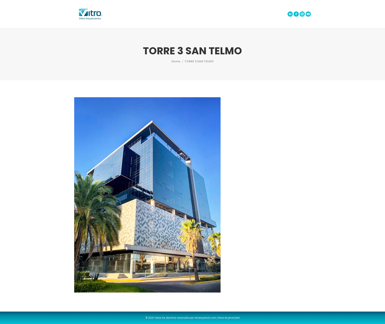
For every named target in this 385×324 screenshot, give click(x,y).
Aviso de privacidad (229, 317)
